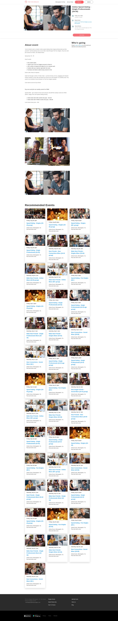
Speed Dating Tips (52, 602)
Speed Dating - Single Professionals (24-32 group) (78, 497)
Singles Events (51, 599)
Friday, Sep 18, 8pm (31, 438)
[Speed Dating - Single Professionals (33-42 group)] (80, 351)
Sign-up (80, 45)
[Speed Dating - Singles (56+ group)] (80, 213)
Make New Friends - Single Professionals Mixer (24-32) (34, 335)
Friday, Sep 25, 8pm (76, 492)
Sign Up (79, 2)
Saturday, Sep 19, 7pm (55, 467)
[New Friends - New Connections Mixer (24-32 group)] (57, 241)
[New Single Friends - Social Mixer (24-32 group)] (80, 379)
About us (74, 602)
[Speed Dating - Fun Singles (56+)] (80, 268)
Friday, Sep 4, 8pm (76, 275)
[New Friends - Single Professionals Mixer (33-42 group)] (35, 485)
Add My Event (75, 599)
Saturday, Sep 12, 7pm (77, 387)
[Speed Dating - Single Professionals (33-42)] (57, 294)
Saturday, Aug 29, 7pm (55, 248)
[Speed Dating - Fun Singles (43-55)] (57, 514)
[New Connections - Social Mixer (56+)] (35, 352)
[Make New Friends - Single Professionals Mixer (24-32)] (35, 323)
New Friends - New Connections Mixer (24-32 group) (57, 253)
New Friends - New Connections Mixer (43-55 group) (79, 417)
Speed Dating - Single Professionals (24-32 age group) (79, 307)
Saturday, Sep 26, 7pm (32, 548)
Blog (73, 605)
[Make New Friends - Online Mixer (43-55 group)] (35, 268)
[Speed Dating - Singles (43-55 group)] (57, 214)
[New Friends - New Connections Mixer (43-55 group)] (80, 405)
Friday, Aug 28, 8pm (31, 220)
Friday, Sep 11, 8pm (54, 358)
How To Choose (51, 605)
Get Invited (82, 35)
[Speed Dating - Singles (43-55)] (80, 433)
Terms (49, 615)
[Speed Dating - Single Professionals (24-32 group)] (80, 485)
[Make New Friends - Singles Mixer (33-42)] (80, 241)
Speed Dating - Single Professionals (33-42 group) (78, 362)
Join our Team (70, 2)
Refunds (55, 615)
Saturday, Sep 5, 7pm (32, 331)
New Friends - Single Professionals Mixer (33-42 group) (34, 497)
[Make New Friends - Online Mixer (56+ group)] (57, 269)
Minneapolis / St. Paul (60, 2)
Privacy (44, 615)
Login (76, 45)
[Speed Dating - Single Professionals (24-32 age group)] (80, 295)
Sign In (88, 2)
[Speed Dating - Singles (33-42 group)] (35, 213)
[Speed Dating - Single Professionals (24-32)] (35, 240)
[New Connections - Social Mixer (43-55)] (80, 322)
